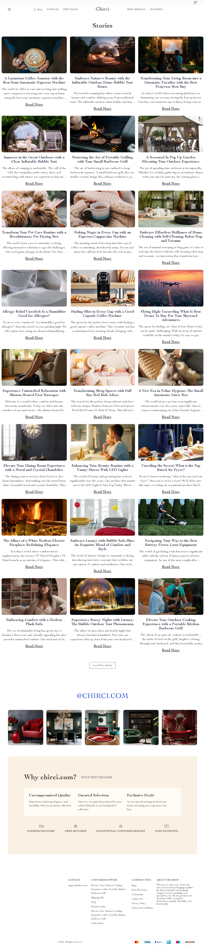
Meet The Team (139, 890)
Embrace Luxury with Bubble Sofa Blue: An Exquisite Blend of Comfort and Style (102, 545)
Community (137, 894)
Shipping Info (97, 898)
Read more (34, 104)
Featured (156, 9)
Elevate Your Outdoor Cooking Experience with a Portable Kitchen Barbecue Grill (171, 624)
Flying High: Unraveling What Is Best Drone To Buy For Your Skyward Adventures (171, 316)
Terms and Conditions (142, 908)
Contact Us (137, 899)
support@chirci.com (78, 886)
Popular (52, 9)
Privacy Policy (139, 903)
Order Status (97, 923)
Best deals (70, 9)
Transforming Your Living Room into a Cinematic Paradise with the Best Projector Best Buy (170, 83)
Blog (134, 886)
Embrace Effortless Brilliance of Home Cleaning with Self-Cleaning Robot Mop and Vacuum (170, 237)
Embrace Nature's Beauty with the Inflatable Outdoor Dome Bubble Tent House (102, 83)
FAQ (93, 902)
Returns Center (98, 907)
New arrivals (136, 9)
